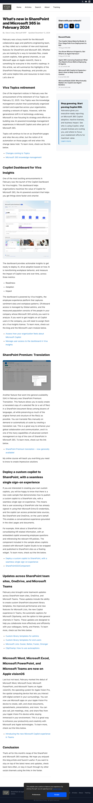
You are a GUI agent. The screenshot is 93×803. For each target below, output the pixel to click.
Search (38, 7)
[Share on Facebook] (66, 26)
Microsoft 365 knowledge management (24, 157)
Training (56, 7)
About (47, 7)
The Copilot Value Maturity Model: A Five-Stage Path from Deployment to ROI (73, 43)
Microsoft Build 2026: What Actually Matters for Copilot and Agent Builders (72, 83)
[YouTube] (86, 1)
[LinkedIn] (89, 1)
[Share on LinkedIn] (77, 26)
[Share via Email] (61, 26)
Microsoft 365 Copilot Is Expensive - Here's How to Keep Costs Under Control (73, 72)
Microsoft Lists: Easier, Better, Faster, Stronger (27, 644)
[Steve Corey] (7, 7)
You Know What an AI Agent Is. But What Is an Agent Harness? (72, 52)
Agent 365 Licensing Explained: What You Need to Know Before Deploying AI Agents (73, 62)
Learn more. (66, 141)
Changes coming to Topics (18, 153)
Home (19, 7)
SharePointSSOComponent (18, 566)
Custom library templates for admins (22, 636)
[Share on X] (71, 26)
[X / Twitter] (82, 1)
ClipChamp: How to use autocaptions (22, 648)
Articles (28, 7)
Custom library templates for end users (23, 640)
